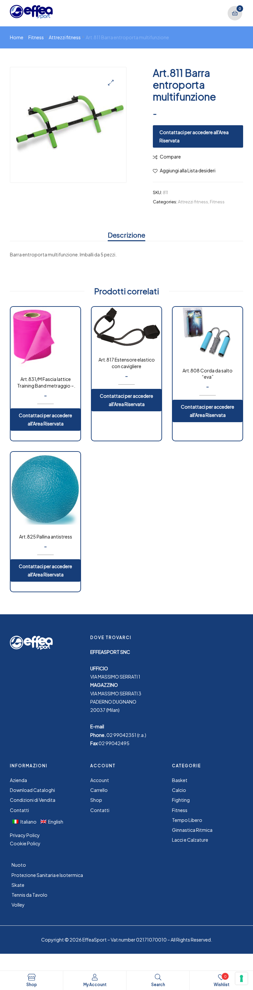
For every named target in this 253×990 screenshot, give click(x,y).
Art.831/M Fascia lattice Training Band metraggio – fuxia (45, 382)
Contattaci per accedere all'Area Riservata (194, 136)
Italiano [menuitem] (28, 822)
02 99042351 (121, 735)
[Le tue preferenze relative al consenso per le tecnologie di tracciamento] (241, 978)
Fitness (36, 37)
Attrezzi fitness (65, 37)
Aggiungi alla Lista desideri (187, 170)
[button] (110, 82)
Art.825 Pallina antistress (45, 536)
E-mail (97, 726)
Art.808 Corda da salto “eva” (208, 373)
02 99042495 (113, 743)
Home (16, 37)
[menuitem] (27, 821)
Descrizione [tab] (126, 235)
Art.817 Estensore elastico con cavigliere (126, 363)
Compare (170, 157)
